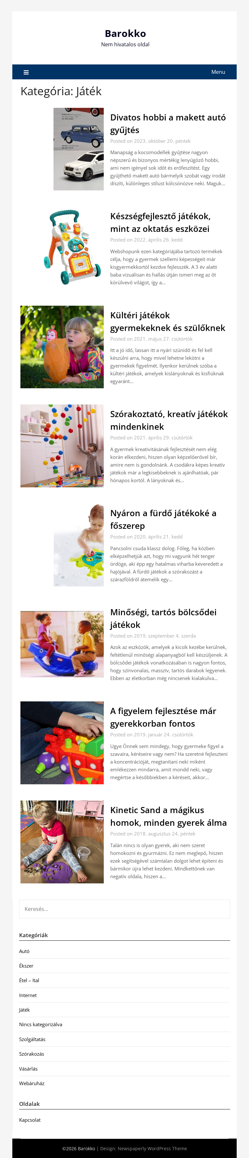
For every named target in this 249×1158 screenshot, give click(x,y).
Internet (28, 995)
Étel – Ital (29, 980)
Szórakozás (31, 1053)
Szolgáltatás (32, 1039)
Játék (24, 1009)
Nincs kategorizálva (40, 1024)
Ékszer (26, 965)
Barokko (125, 33)
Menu (218, 71)
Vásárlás (28, 1068)
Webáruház (31, 1083)
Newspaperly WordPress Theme (152, 1148)
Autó (24, 951)
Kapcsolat (30, 1120)
